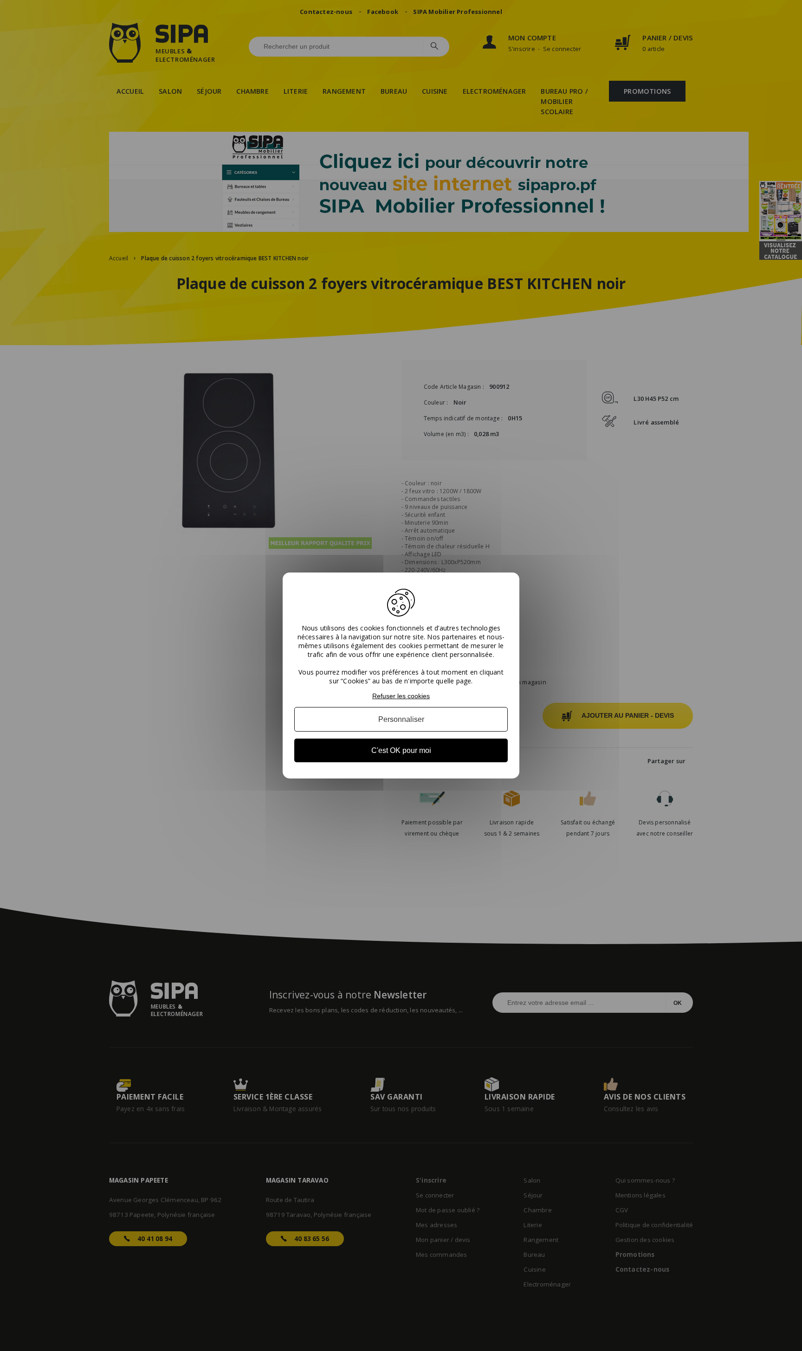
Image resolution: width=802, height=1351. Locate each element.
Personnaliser (401, 719)
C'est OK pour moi (401, 750)
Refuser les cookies (401, 696)
